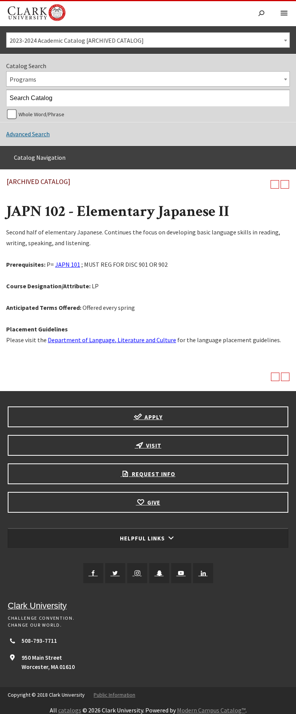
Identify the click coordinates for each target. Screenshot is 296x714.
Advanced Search (28, 134)
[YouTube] (181, 573)
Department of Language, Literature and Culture (112, 340)
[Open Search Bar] (261, 13)
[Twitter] (115, 573)
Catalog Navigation (40, 157)
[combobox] (148, 40)
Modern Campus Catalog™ (211, 710)
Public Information (114, 694)
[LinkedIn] (203, 573)
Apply (153, 417)
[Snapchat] (159, 573)
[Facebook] (93, 573)
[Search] (282, 98)
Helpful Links (143, 538)
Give (153, 502)
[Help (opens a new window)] (285, 184)
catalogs (69, 710)
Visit (153, 445)
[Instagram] (137, 573)
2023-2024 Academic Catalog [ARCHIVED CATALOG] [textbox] (77, 40)
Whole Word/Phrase (41, 114)
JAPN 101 (67, 264)
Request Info (152, 474)
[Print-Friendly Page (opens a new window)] (275, 184)
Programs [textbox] (23, 79)
